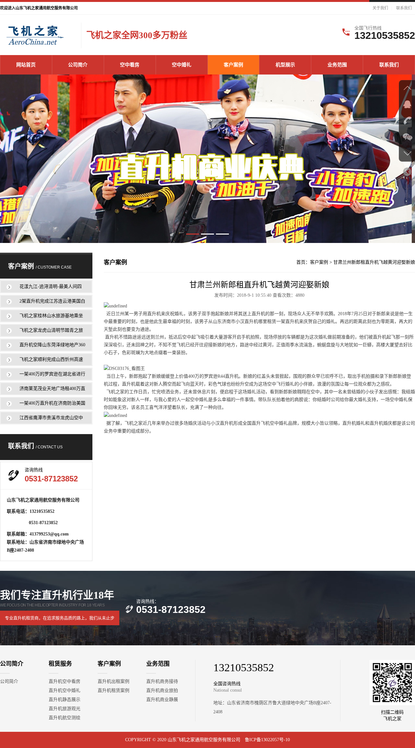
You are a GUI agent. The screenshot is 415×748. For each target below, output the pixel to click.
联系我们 (404, 8)
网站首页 (26, 64)
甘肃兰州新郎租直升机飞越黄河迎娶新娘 (374, 262)
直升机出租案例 (113, 681)
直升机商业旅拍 (162, 690)
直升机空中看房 (64, 681)
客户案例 (233, 64)
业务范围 (337, 64)
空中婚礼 (181, 64)
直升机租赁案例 (113, 690)
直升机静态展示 (64, 699)
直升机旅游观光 (64, 708)
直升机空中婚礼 (64, 690)
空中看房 (129, 64)
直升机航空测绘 (64, 717)
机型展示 (285, 64)
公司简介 (78, 64)
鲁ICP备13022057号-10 (267, 739)
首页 (300, 262)
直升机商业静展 (162, 699)
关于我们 (380, 8)
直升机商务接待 (162, 681)
